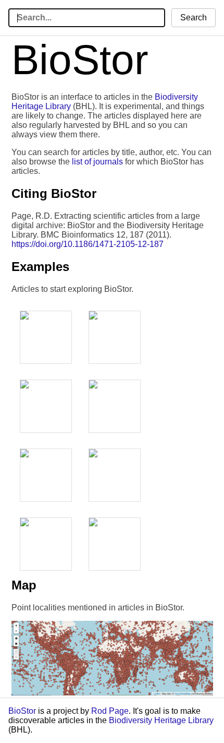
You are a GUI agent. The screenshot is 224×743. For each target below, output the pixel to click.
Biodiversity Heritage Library (161, 720)
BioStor (22, 710)
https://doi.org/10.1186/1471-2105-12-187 (87, 244)
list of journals (97, 161)
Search (193, 17)
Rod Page (110, 710)
